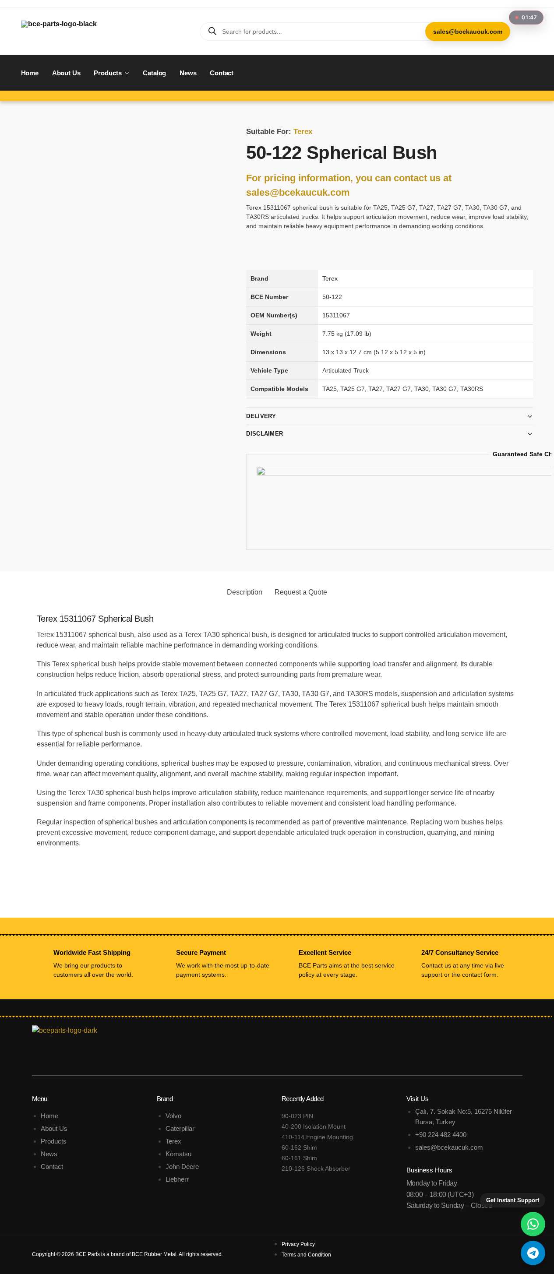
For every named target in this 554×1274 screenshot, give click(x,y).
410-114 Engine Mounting (317, 1136)
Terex (302, 131)
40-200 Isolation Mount (314, 1126)
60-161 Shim (299, 1157)
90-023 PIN (297, 1115)
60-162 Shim (299, 1147)
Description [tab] (244, 592)
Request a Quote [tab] (301, 592)
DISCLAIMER (264, 433)
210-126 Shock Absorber (316, 1168)
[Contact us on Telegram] (533, 1253)
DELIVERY (261, 416)
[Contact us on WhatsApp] (533, 1224)
